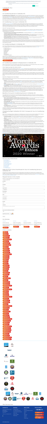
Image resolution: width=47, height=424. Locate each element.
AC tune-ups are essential (9, 23)
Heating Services (15, 409)
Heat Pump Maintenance (7, 161)
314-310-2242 (33, 18)
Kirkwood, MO (6, 274)
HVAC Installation (6, 160)
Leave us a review (39, 414)
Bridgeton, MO (6, 237)
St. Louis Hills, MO (6, 311)
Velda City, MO (6, 324)
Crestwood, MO (6, 250)
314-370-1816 (4, 11)
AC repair (37, 46)
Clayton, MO (6, 246)
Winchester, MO (6, 335)
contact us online (38, 18)
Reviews (25, 411)
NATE (19, 117)
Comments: (4, 204)
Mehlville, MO (6, 287)
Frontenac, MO (6, 267)
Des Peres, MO (6, 256)
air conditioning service (31, 16)
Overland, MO (6, 294)
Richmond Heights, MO (7, 296)
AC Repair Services (6, 162)
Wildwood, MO (6, 333)
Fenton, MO (6, 263)
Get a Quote (6, 9)
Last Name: (4, 184)
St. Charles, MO (6, 307)
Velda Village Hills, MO (7, 326)
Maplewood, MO (6, 283)
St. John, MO (6, 309)
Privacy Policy (26, 418)
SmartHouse (10, 17)
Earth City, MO (6, 257)
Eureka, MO (5, 261)
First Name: (4, 181)
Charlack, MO (6, 241)
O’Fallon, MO (6, 291)
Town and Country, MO (7, 318)
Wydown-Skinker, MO (7, 339)
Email (3, 194)
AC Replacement (6, 166)
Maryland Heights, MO (7, 285)
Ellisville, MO (6, 259)
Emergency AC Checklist (8, 60)
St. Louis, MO (6, 313)
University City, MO (7, 320)
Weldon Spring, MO (7, 331)
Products (25, 415)
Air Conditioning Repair (7, 167)
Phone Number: (5, 191)
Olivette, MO (6, 293)
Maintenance (15, 415)
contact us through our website (11, 175)
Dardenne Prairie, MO (7, 254)
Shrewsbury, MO (6, 302)
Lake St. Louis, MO (7, 278)
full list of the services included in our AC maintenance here (34, 30)
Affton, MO (5, 232)
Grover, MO (5, 270)
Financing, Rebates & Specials (28, 410)
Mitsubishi (33, 81)
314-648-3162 (26, 18)
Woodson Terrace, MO (7, 337)
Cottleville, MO (6, 248)
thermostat (32, 32)
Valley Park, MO (6, 322)
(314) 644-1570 (4, 412)
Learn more (5, 227)
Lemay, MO (5, 280)
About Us (25, 409)
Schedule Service (39, 412)
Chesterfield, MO (6, 243)
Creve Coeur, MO (6, 252)
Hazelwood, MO (6, 272)
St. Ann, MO (5, 304)
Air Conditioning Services (17, 410)
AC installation (22, 68)
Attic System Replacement (7, 164)
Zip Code (4, 201)
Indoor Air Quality (16, 414)
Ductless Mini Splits (6, 165)
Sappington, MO (6, 300)
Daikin (21, 81)
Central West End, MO (7, 239)
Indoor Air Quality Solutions (8, 163)
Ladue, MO (5, 276)
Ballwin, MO (6, 233)
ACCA (32, 117)
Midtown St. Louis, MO (7, 289)
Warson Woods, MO (7, 328)
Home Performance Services (17, 411)
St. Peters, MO (6, 315)
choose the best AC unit (17, 91)
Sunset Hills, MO (6, 317)
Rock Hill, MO (6, 298)
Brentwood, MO (6, 235)
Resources (25, 414)
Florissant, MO (6, 265)
